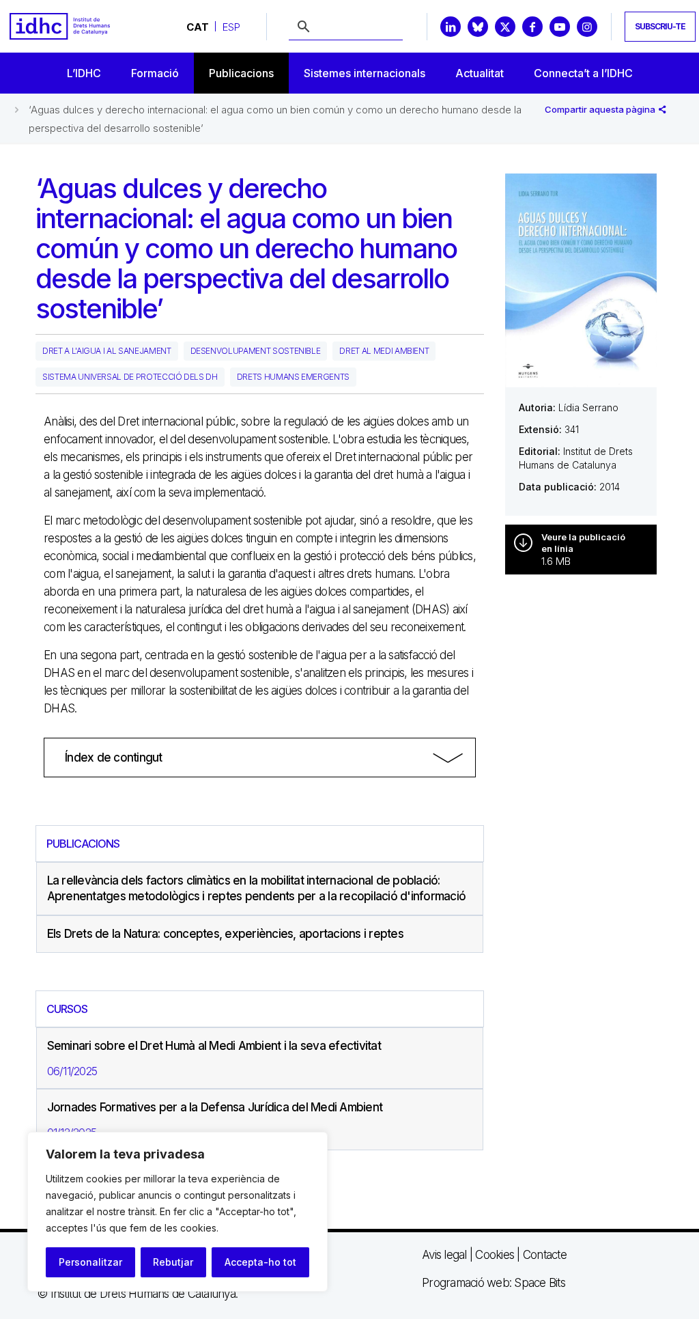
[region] (177, 1212)
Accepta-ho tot (260, 1262)
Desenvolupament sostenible (255, 351)
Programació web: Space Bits (493, 1283)
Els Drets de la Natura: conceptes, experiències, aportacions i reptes (225, 934)
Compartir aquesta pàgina (601, 109)
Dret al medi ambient (384, 351)
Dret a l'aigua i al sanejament (106, 351)
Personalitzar (90, 1262)
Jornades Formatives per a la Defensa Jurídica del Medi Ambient (215, 1107)
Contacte (545, 1255)
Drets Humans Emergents (293, 377)
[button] (260, 757)
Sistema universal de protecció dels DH (130, 377)
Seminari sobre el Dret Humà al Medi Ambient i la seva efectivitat (214, 1046)
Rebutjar (173, 1262)
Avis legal (444, 1255)
